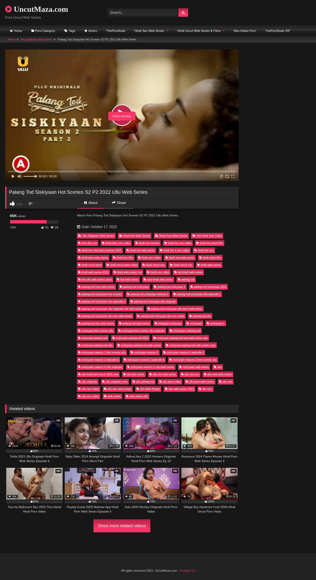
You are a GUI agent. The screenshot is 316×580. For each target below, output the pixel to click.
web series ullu (138, 396)
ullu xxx (207, 388)
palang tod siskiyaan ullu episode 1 (199, 294)
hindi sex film (125, 257)
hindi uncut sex (155, 264)
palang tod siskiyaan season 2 (149, 294)
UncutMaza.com (40, 9)
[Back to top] (302, 567)
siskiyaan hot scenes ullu (97, 330)
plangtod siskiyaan (169, 323)
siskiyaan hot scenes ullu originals (143, 330)
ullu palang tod (145, 381)
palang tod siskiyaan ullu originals (155, 301)
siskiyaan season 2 (146, 352)
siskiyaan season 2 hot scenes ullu (195, 359)
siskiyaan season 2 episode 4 (185, 352)
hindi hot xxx (206, 250)
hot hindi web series (190, 272)
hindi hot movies (149, 243)
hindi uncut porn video (123, 264)
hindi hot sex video (179, 243)
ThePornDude (115, 30)
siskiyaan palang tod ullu (97, 345)
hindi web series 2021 (95, 272)
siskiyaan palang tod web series (141, 345)
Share (121, 203)
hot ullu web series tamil (97, 279)
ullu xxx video (90, 396)
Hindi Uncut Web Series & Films (199, 30)
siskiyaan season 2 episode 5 (100, 359)
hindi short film (212, 257)
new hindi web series (160, 279)
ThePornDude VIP (277, 30)
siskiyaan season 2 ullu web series (152, 367)
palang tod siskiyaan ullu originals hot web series (112, 308)
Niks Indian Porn (245, 30)
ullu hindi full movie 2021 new (100, 374)
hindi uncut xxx (182, 264)
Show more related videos (122, 525)
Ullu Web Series (150, 388)
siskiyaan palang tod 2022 (132, 338)
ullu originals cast (116, 381)
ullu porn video (172, 381)
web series (114, 396)
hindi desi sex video (118, 243)
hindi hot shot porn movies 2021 (101, 250)
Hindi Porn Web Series (173, 235)
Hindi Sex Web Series (149, 30)
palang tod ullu (202, 316)
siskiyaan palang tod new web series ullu (182, 338)
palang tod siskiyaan (136, 286)
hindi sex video (151, 257)
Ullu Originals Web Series (36, 39)
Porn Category (45, 30)
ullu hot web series (164, 374)
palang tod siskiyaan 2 (171, 286)
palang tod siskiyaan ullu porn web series (176, 308)
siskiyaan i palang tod (186, 330)
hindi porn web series (95, 257)
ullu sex (227, 381)
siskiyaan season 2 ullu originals (102, 367)
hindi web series (211, 264)
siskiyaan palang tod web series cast (192, 345)
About (92, 203)
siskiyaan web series (196, 367)
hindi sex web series (181, 257)
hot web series (129, 279)
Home (18, 30)
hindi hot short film (211, 243)
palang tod (187, 279)
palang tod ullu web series (98, 323)
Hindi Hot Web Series (136, 235)
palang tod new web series (98, 286)
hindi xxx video (159, 272)
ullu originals (89, 381)
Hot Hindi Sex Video (209, 235)
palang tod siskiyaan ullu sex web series (107, 316)
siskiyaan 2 (217, 323)
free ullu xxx (89, 243)
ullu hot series (135, 374)
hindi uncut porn (91, 264)
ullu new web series (219, 374)
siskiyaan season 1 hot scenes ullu (104, 352)
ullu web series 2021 (181, 388)
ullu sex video (90, 388)
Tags (72, 30)
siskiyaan (196, 323)
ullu (219, 367)
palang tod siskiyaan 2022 (210, 286)
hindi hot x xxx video (176, 250)
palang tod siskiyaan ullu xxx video (162, 316)
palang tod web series (136, 323)
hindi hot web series (142, 250)
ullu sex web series (119, 388)
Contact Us (187, 570)
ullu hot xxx (192, 374)
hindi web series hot (129, 272)
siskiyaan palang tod (94, 338)
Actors (92, 30)
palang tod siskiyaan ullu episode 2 (103, 301)
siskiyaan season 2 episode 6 (145, 359)
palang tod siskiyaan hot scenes (102, 294)
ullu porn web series (201, 381)
